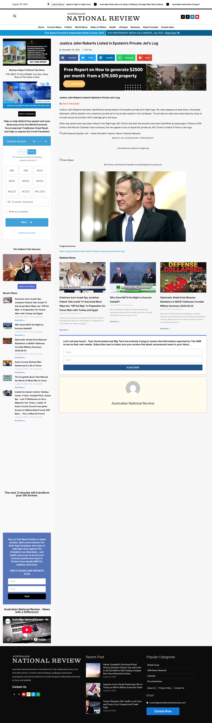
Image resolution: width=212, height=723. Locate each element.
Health (112, 27)
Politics (68, 27)
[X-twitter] (183, 17)
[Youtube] (24, 694)
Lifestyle (123, 27)
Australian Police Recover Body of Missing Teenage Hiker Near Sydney (104, 4)
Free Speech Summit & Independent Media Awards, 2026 (74, 33)
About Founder (150, 27)
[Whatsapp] (38, 694)
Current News (54, 27)
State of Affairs (98, 27)
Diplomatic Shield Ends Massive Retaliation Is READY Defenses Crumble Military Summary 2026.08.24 (182, 301)
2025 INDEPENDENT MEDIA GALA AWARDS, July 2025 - (142, 33)
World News (81, 27)
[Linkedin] (192, 17)
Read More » (20, 320)
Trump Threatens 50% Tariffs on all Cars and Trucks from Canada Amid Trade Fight (122, 704)
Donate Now (167, 27)
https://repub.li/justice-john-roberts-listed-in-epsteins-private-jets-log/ (92, 251)
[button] (14, 16)
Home (41, 27)
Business (135, 27)
